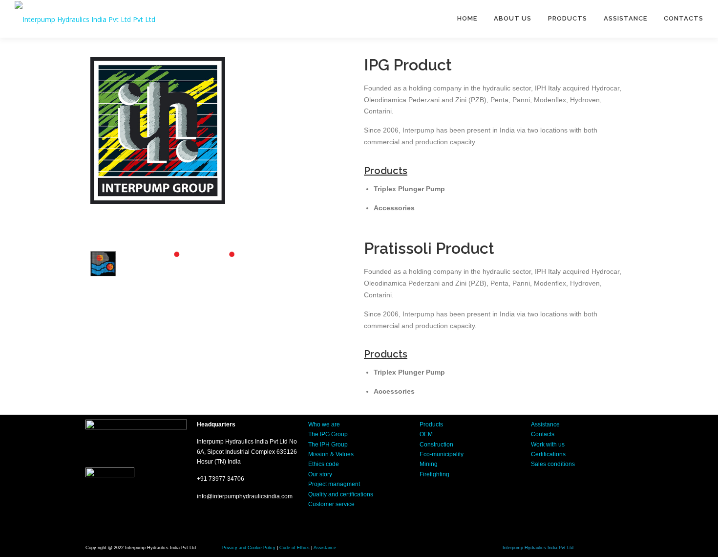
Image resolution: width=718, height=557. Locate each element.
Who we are (324, 424)
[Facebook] (543, 491)
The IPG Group (328, 434)
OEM (426, 434)
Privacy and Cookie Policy (248, 547)
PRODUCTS (567, 18)
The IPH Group (328, 444)
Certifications (548, 454)
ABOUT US (512, 18)
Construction (436, 444)
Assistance (545, 424)
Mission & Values (331, 454)
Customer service (331, 504)
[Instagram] (543, 519)
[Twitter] (572, 491)
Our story (320, 474)
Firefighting (434, 474)
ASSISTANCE (625, 18)
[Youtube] (601, 491)
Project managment (334, 484)
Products (431, 424)
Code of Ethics (294, 547)
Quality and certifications (340, 494)
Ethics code (323, 464)
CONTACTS (683, 18)
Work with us (548, 444)
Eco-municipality (442, 454)
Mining (429, 464)
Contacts (542, 434)
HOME (467, 18)
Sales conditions (553, 464)
